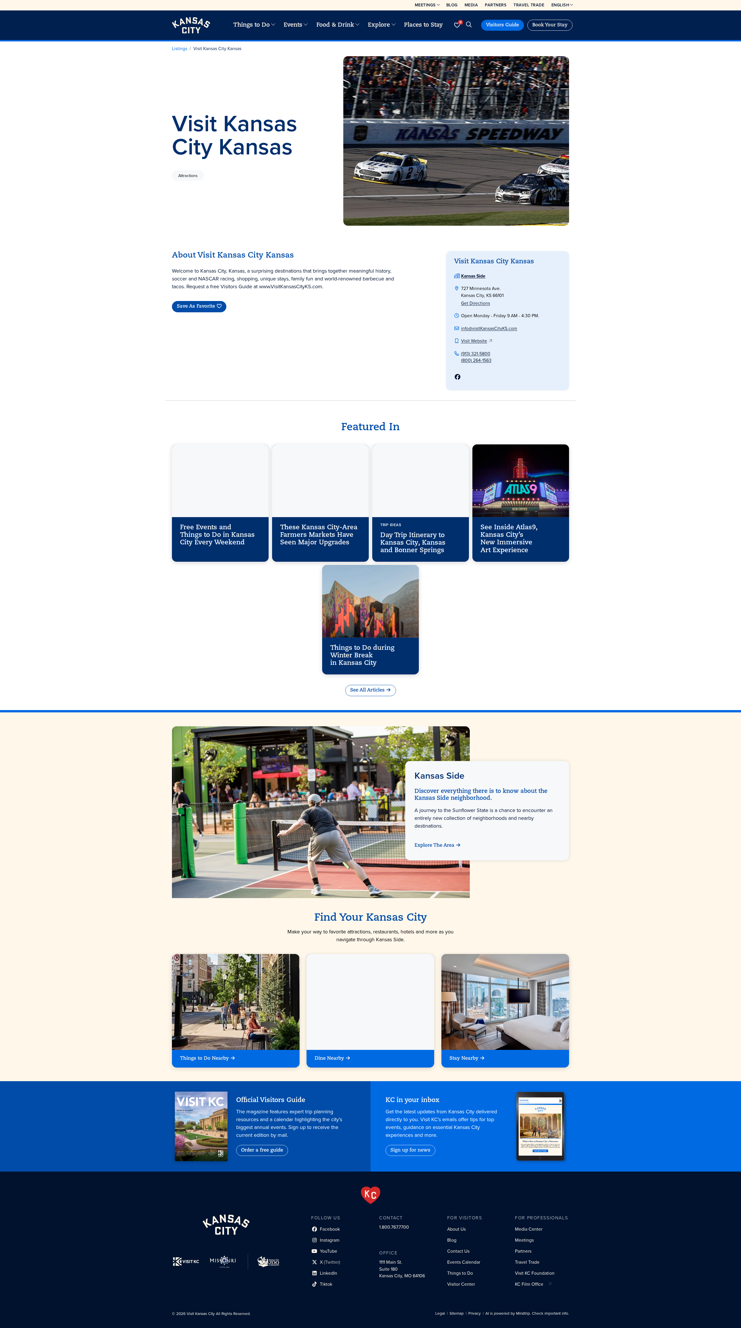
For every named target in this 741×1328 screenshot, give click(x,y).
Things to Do (251, 25)
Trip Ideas (390, 524)
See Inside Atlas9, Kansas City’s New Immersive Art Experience (509, 539)
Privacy (474, 1313)
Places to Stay (423, 25)
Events (293, 25)
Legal (440, 1313)
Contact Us (458, 1251)
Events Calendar (463, 1262)
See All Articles (367, 690)
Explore (379, 25)
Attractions (188, 175)
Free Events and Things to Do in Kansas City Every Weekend (217, 535)
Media (471, 5)
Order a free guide (262, 1150)
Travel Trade (528, 5)
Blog (452, 5)
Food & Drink (335, 25)
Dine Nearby (329, 1058)
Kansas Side (473, 276)
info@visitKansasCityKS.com (489, 328)
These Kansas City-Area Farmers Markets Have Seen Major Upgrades (318, 535)
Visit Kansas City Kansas (217, 48)
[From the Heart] (370, 1195)
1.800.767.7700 (394, 1227)
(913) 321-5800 (475, 353)
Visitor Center (461, 1284)
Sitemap (457, 1313)
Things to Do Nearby (204, 1058)
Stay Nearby (464, 1058)
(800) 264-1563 (476, 360)
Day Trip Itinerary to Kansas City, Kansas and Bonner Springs (412, 543)
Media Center (528, 1229)
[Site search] (469, 25)
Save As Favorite (196, 306)
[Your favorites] (457, 25)
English (560, 5)
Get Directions (475, 303)
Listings (179, 48)
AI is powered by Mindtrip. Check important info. (527, 1313)
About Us (456, 1229)
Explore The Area (434, 845)
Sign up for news (410, 1150)
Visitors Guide (502, 25)
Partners (496, 5)
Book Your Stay (550, 25)
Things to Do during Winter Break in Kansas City (362, 656)
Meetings (425, 5)
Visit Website (474, 341)
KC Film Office (529, 1284)
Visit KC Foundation (535, 1273)
